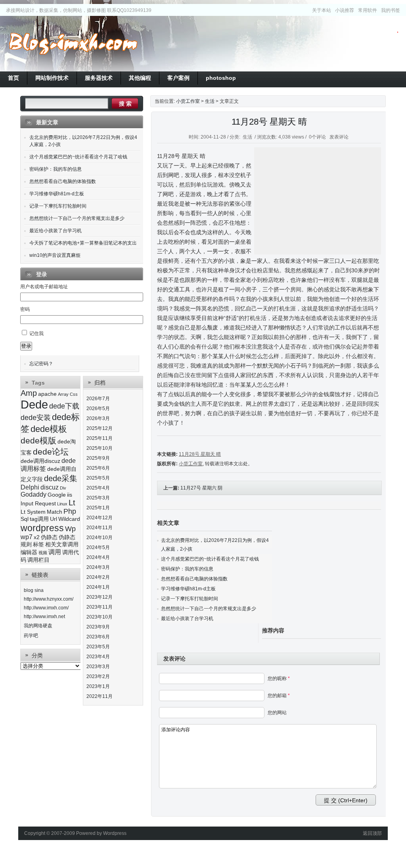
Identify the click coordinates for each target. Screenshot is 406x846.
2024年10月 (99, 537)
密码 (25, 309)
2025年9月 (98, 458)
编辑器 (29, 552)
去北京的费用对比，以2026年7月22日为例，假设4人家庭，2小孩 (83, 141)
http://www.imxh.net (44, 616)
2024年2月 (98, 577)
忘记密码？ (41, 363)
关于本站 (321, 10)
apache (47, 394)
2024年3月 (98, 567)
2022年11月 (99, 696)
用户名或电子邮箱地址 (44, 286)
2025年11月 (99, 438)
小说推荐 (344, 10)
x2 (37, 537)
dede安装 (36, 418)
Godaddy (33, 494)
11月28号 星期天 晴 (269, 122)
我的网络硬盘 (38, 625)
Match (54, 512)
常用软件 (367, 10)
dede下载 (64, 406)
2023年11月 (99, 607)
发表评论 (339, 137)
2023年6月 (98, 637)
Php (69, 511)
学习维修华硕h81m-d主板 (188, 589)
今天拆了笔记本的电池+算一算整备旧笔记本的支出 (83, 243)
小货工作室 (73, 44)
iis (69, 495)
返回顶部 (372, 833)
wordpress (42, 528)
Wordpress (114, 833)
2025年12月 (99, 428)
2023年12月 (99, 597)
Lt (72, 502)
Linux (62, 503)
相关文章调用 (62, 544)
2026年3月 (98, 418)
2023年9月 (98, 627)
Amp (29, 393)
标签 (38, 544)
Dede (34, 404)
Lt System (33, 512)
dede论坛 (51, 451)
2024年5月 (98, 547)
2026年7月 (98, 398)
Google (57, 495)
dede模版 (38, 440)
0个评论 (317, 137)
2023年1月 (98, 686)
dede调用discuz (40, 461)
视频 (42, 552)
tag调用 (39, 519)
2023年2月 (98, 676)
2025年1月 (98, 508)
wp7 (27, 537)
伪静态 (49, 537)
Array (63, 394)
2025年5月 (98, 478)
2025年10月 (99, 448)
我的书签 (390, 10)
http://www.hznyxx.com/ (48, 599)
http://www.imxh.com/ (46, 608)
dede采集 (60, 478)
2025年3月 (98, 498)
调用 (54, 552)
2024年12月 (99, 517)
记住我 (36, 333)
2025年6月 (98, 468)
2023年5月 (98, 646)
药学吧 (31, 635)
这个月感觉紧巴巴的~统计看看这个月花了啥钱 (210, 559)
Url (53, 519)
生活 (209, 101)
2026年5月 (98, 408)
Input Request (38, 504)
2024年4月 (98, 557)
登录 (26, 346)
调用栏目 (38, 560)
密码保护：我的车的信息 (187, 569)
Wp (70, 529)
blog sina (34, 590)
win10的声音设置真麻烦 (54, 255)
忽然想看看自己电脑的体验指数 (194, 579)
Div (63, 488)
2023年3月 (98, 666)
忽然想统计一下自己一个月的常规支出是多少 (208, 608)
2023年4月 (98, 656)
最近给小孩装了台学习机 (187, 618)
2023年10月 (99, 617)
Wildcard (69, 519)
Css (74, 394)
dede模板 (49, 429)
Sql (25, 519)
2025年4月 (98, 488)
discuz (49, 487)
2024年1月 (98, 587)
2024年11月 (99, 527)
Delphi (30, 487)
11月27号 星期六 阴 (201, 488)
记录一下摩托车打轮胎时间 (189, 598)
